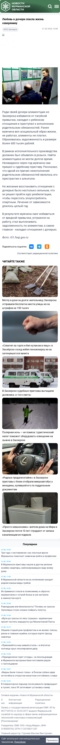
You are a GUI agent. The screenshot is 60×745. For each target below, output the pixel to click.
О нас (3, 701)
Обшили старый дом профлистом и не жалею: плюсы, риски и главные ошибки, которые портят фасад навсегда (29, 633)
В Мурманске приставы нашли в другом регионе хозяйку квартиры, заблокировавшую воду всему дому (27, 568)
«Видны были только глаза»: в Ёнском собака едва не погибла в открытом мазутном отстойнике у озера (29, 674)
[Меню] (56, 6)
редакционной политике (45, 253)
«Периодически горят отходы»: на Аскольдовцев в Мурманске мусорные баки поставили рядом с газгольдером (26, 660)
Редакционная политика (42, 701)
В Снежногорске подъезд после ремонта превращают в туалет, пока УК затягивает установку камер (29, 685)
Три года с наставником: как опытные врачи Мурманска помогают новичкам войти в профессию (28, 554)
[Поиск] (50, 6)
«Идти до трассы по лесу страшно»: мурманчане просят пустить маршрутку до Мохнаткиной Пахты (28, 620)
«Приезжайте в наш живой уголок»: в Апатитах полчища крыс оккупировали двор (25, 647)
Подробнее (20, 741)
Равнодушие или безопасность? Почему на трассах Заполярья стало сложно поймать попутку (28, 608)
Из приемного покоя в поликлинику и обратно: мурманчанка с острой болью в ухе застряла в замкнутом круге (25, 595)
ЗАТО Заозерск (10, 29)
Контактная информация (15, 701)
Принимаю (52, 740)
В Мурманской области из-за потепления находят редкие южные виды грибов (27, 581)
